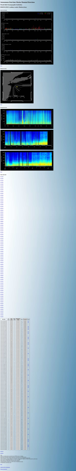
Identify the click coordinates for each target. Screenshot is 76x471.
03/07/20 (1, 273)
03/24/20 (1, 305)
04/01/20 (1, 451)
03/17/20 (1, 292)
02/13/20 (1, 230)
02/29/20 (1, 260)
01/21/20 (1, 187)
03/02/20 (1, 264)
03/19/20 (1, 296)
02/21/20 (1, 245)
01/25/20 (1, 195)
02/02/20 (1, 210)
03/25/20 (1, 307)
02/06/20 (1, 217)
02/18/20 (1, 240)
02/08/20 (1, 221)
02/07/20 (1, 219)
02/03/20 (1, 212)
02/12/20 (1, 228)
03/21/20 (1, 299)
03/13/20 (1, 284)
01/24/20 (1, 193)
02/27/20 (1, 256)
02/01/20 (1, 208)
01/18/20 (1, 182)
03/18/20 (1, 294)
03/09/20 (1, 277)
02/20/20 (1, 243)
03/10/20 (1, 279)
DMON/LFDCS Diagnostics (5, 467)
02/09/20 (1, 223)
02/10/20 (1, 225)
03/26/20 (1, 309)
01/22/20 (1, 189)
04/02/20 (1, 453)
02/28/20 (1, 258)
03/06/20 (1, 271)
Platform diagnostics (3, 469)
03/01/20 (1, 262)
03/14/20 (1, 286)
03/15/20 (1, 288)
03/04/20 (1, 268)
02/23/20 (1, 249)
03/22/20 (1, 301)
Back (1, 65)
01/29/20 (1, 202)
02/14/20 (1, 232)
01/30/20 (1, 204)
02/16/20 (1, 236)
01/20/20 (1, 185)
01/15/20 (1, 176)
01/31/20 (1, 206)
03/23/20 (1, 303)
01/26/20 (1, 197)
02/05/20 (1, 215)
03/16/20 (1, 290)
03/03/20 (1, 266)
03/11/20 (1, 281)
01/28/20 (1, 200)
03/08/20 (1, 275)
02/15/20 (1, 234)
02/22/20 (1, 247)
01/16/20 (1, 178)
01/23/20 (1, 191)
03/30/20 (1, 316)
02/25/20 (1, 253)
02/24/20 (1, 251)
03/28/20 (1, 312)
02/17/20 (1, 238)
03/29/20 (1, 314)
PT (28, 321)
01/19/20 (1, 184)
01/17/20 (1, 180)
